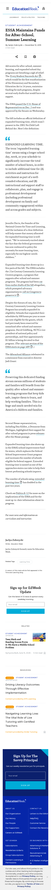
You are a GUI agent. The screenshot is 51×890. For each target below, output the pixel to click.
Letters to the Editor (39, 814)
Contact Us (35, 808)
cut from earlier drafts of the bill (23, 283)
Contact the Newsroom (40, 828)
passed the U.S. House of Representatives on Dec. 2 (23, 105)
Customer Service (37, 823)
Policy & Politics (28, 17)
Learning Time (25, 562)
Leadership (14, 17)
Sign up (25, 785)
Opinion (9, 636)
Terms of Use (33, 884)
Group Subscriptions (14, 855)
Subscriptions (11, 846)
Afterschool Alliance (20, 354)
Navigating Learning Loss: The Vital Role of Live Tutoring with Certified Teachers (21, 719)
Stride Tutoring (30, 732)
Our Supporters (12, 828)
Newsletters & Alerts (14, 850)
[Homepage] (25, 8)
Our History (10, 818)
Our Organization (13, 814)
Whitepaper (11, 680)
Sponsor (9, 709)
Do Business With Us (40, 840)
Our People (10, 823)
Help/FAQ (34, 818)
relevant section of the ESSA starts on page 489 (24, 345)
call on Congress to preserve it (23, 293)
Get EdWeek (11, 840)
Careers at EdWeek (13, 833)
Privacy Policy (28, 876)
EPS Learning (30, 699)
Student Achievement (19, 25)
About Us (10, 808)
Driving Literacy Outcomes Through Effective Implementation (22, 688)
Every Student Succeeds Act (24, 76)
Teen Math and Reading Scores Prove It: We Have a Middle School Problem (19, 643)
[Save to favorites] (25, 56)
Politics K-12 (22, 493)
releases (40, 433)
